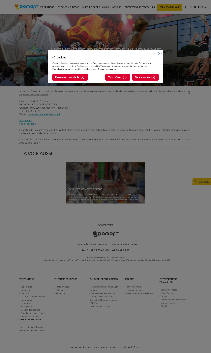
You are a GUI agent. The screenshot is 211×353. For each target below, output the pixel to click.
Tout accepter (142, 77)
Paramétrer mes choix (67, 77)
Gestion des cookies (106, 68)
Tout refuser (114, 77)
